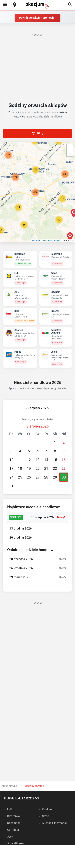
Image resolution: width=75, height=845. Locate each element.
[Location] (14, 5)
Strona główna (9, 785)
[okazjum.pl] (38, 5)
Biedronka (13, 816)
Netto (45, 816)
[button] (24, 225)
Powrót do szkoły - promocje (37, 17)
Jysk (10, 836)
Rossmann (14, 823)
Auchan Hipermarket (55, 823)
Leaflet (37, 240)
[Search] (70, 5)
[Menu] (5, 5)
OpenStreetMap (53, 240)
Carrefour (13, 829)
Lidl (9, 809)
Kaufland (47, 809)
